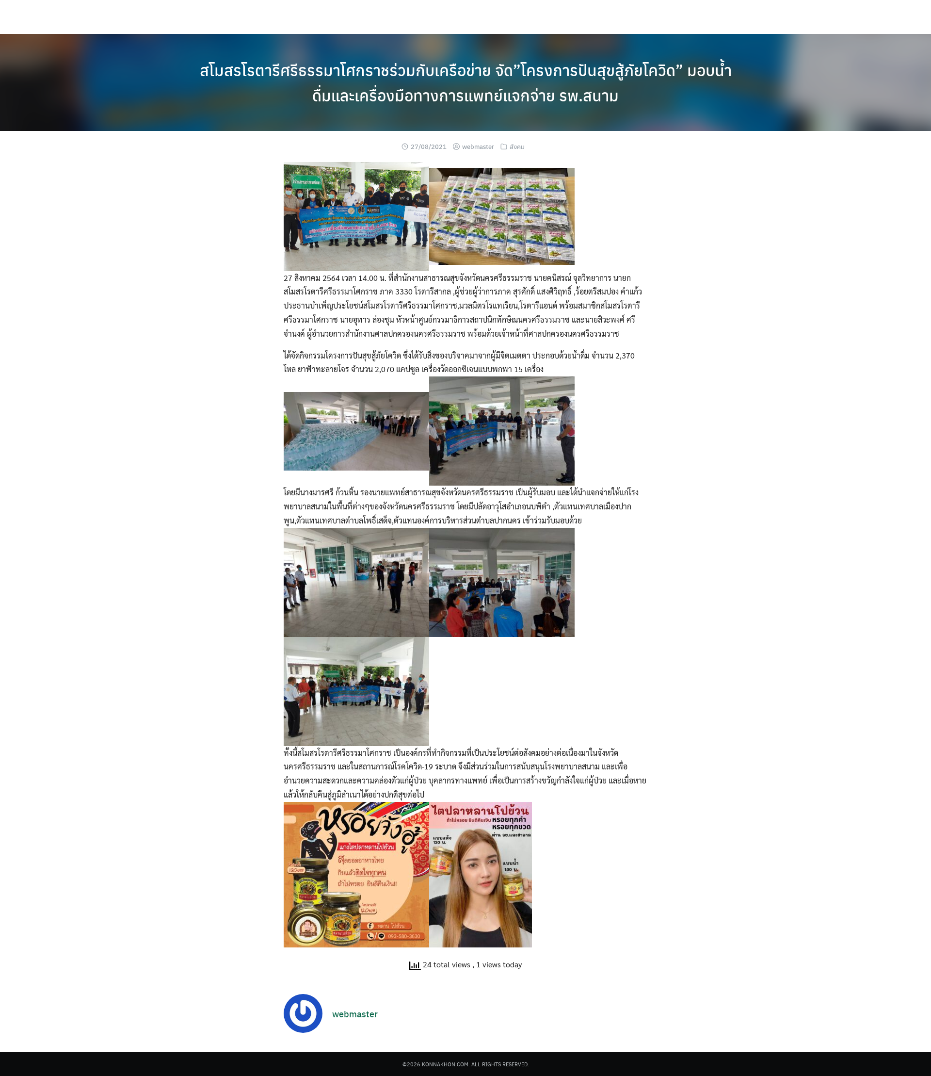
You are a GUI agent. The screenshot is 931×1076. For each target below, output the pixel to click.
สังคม (517, 146)
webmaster (478, 146)
